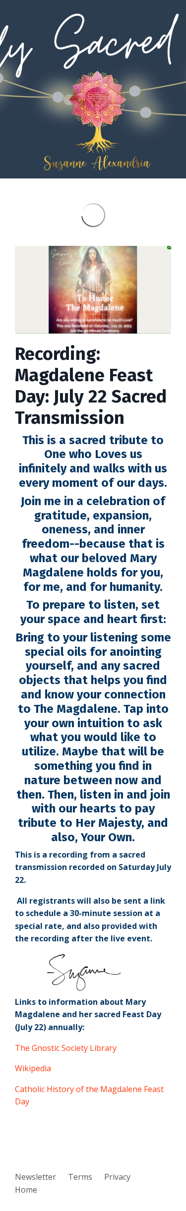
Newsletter (35, 1176)
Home (26, 1189)
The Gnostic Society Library (66, 1047)
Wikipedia (33, 1068)
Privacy (117, 1176)
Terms (80, 1176)
